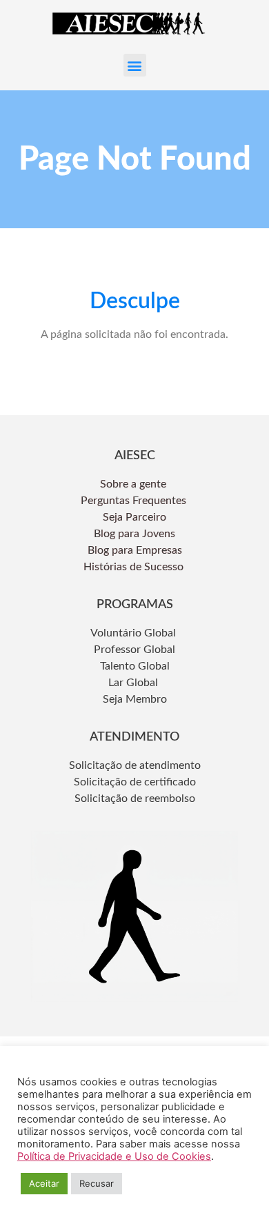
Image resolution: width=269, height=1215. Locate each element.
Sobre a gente (134, 484)
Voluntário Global (134, 633)
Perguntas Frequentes (135, 500)
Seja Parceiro (134, 517)
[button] (134, 65)
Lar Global (134, 682)
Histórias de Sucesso (134, 566)
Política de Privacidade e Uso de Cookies (114, 1156)
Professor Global (134, 649)
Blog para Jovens (134, 533)
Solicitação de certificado (135, 781)
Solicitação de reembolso (134, 798)
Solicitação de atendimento (135, 765)
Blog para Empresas (135, 550)
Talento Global (135, 666)
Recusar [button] (96, 1183)
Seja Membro (135, 699)
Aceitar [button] (44, 1183)
